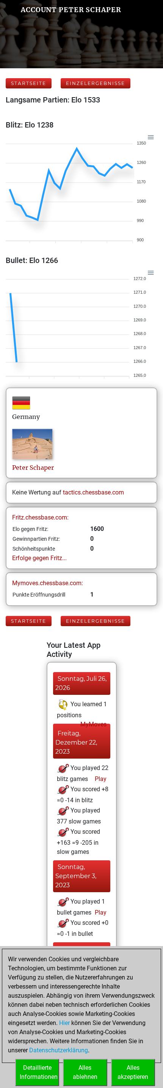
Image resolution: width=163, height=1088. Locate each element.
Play (100, 779)
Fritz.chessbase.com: (40, 517)
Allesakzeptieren (133, 1072)
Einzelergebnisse (95, 83)
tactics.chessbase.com (93, 492)
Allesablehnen (85, 1072)
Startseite (28, 83)
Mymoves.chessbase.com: (47, 583)
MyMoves (93, 724)
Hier (64, 1023)
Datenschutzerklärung (58, 1050)
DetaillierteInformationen (39, 1072)
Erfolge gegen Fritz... (39, 558)
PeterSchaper (33, 467)
